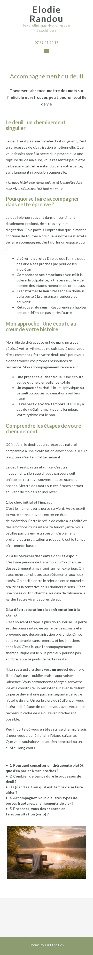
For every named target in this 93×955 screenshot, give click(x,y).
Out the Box (54, 945)
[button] (46, 51)
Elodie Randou (46, 14)
